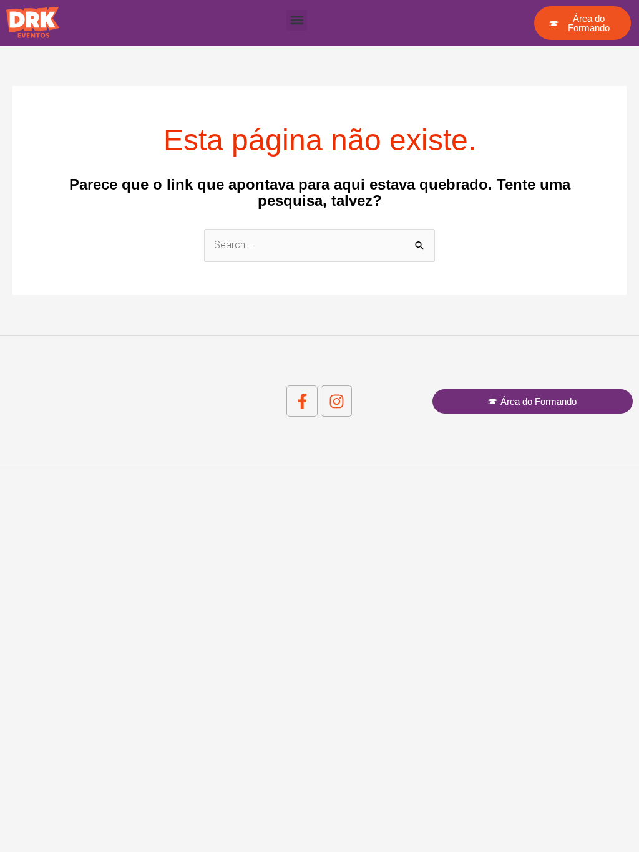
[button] (296, 20)
